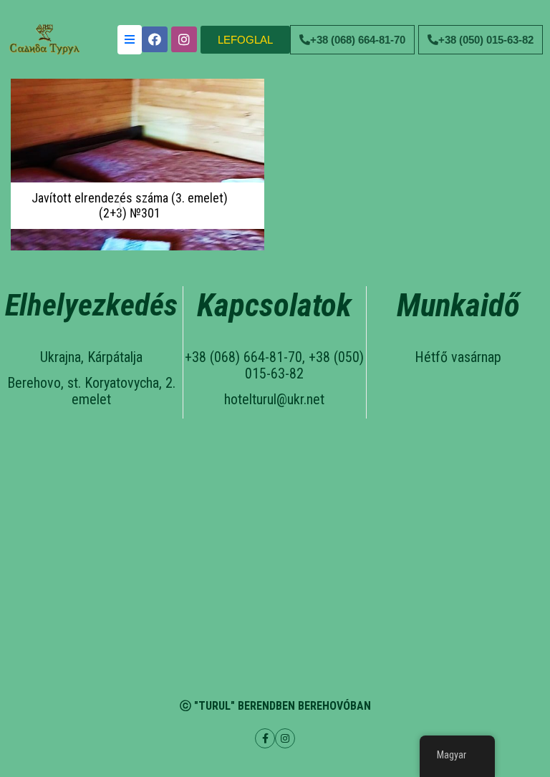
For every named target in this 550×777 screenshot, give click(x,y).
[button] (245, 40)
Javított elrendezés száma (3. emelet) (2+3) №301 (130, 205)
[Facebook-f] (265, 738)
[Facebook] (155, 39)
